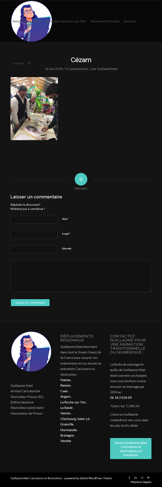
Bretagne (67, 435)
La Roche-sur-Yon (73, 402)
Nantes (65, 380)
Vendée (65, 441)
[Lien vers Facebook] (129, 477)
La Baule (66, 407)
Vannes (65, 413)
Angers (65, 396)
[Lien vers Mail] (148, 477)
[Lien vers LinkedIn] (135, 477)
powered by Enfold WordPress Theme (88, 478)
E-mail (66, 233)
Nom (65, 218)
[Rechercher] (29, 63)
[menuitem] (27, 21)
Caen (64, 391)
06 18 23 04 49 (121, 397)
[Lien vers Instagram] (142, 477)
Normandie (68, 430)
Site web (66, 248)
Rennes (65, 385)
